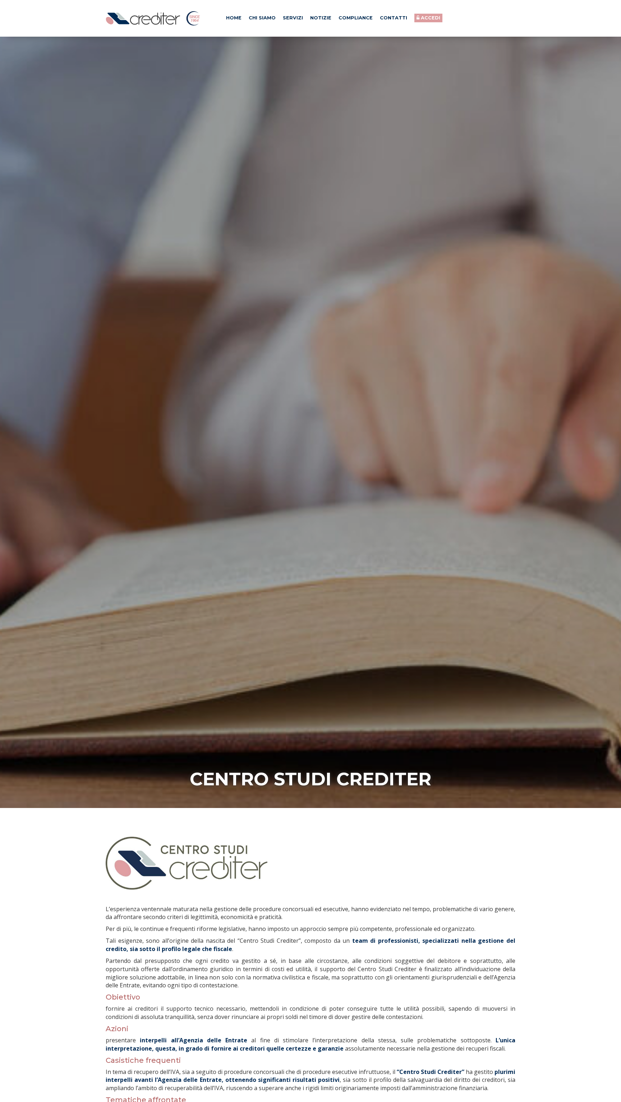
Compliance (356, 17)
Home (234, 17)
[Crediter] (153, 18)
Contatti (393, 17)
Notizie (320, 17)
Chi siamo (262, 17)
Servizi (293, 17)
